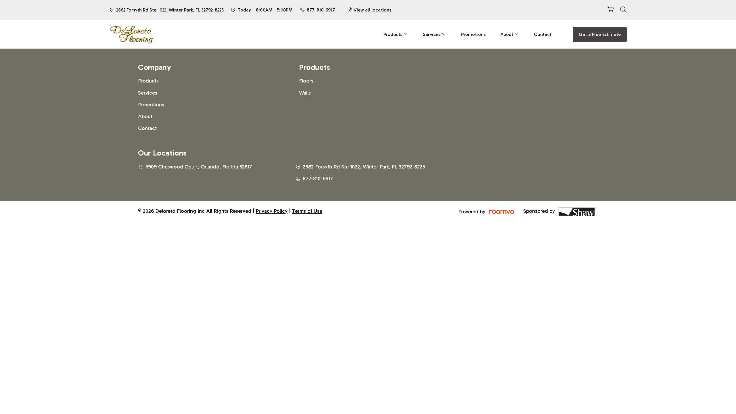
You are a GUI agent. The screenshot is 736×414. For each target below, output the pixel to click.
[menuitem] (396, 34)
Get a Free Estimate (600, 34)
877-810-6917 (321, 10)
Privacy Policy (272, 211)
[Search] (623, 10)
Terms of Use (307, 211)
